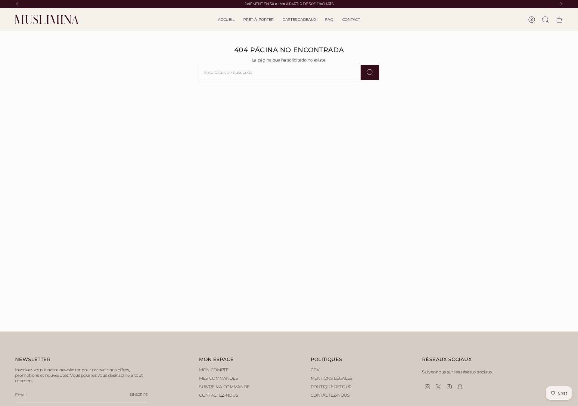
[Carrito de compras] (559, 19)
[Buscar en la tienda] (370, 72)
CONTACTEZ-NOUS (218, 395)
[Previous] (17, 4)
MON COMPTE (213, 370)
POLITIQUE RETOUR (331, 386)
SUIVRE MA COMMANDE (224, 386)
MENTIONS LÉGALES (332, 378)
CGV (315, 370)
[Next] (560, 4)
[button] (258, 20)
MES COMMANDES (218, 378)
